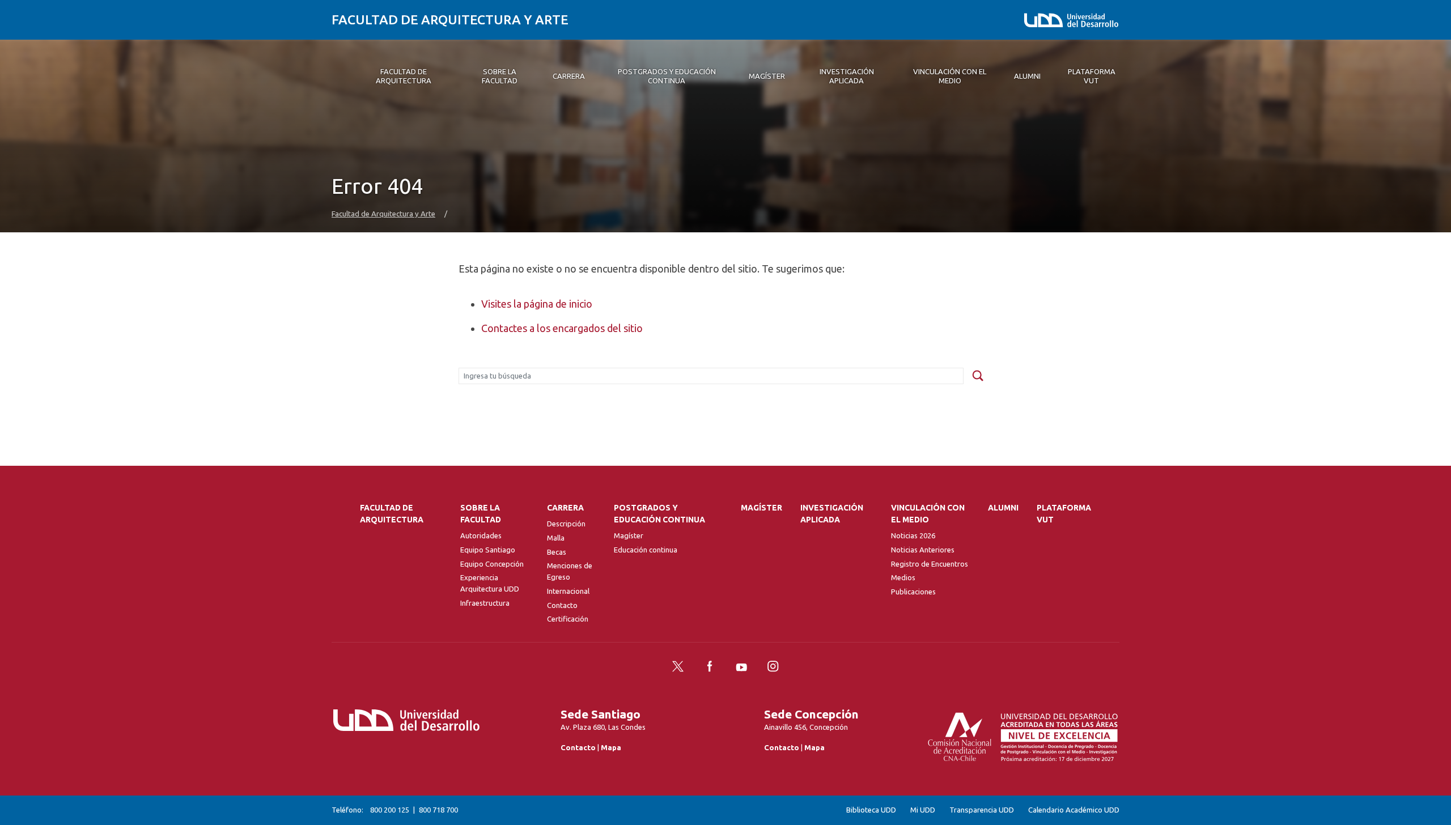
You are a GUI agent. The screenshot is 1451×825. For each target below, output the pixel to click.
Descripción (566, 524)
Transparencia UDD (981, 810)
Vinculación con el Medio (928, 513)
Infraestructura (485, 603)
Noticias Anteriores (922, 550)
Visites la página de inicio (536, 303)
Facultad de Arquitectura (391, 513)
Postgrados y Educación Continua (659, 513)
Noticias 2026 (913, 535)
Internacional (568, 591)
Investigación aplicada (831, 513)
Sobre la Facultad (480, 513)
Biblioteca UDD (871, 810)
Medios (903, 577)
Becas (556, 552)
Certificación (567, 619)
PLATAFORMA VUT (1064, 513)
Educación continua (645, 550)
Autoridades (481, 535)
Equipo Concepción (492, 564)
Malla (556, 538)
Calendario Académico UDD (1073, 810)
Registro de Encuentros (929, 564)
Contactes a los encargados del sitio (562, 328)
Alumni (1003, 507)
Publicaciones (913, 592)
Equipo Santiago (487, 550)
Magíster (628, 535)
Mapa (611, 747)
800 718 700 (438, 810)
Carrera (565, 507)
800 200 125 (389, 810)
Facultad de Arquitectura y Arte (450, 19)
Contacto (562, 605)
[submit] (977, 376)
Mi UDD (922, 810)
